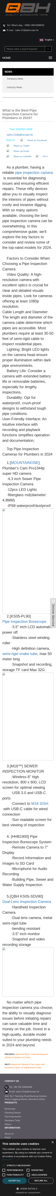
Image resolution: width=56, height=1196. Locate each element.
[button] (28, 1188)
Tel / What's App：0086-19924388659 (25, 25)
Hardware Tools (12, 1120)
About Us (9, 1133)
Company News (15, 78)
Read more (7, 1160)
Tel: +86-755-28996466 (20, 1087)
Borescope (10, 1108)
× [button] (52, 1142)
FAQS (7, 1137)
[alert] (28, 1167)
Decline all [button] (41, 1181)
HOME (6, 57)
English (49, 39)
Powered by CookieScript (28, 1193)
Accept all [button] (14, 1181)
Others (8, 1124)
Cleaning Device (13, 1112)
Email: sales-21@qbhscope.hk (24, 1091)
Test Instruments (13, 1116)
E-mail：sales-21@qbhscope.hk (22, 30)
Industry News (14, 87)
